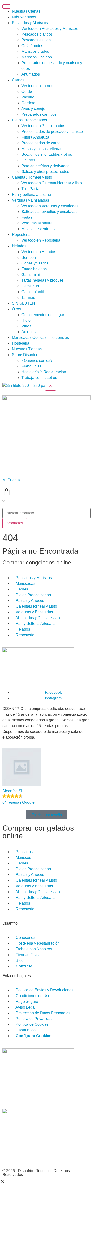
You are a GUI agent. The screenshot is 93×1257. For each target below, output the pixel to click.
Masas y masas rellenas (41, 149)
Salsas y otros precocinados (45, 172)
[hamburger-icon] (6, 6)
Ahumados (30, 74)
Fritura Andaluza (35, 137)
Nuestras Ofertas (26, 11)
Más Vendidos (24, 17)
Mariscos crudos (35, 51)
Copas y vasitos (34, 263)
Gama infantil (32, 292)
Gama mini (30, 275)
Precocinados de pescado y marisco (52, 131)
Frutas (26, 217)
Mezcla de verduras (38, 229)
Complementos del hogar (42, 315)
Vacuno (27, 97)
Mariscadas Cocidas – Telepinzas (40, 338)
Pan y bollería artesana (31, 194)
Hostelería (20, 343)
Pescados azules (36, 40)
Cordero (28, 103)
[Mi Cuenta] (8, 470)
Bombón (28, 257)
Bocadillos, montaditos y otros (46, 154)
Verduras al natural (37, 223)
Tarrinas (28, 297)
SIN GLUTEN (23, 303)
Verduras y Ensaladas (30, 200)
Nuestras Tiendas (27, 349)
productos (14, 523)
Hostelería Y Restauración (43, 372)
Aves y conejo (33, 109)
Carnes (18, 80)
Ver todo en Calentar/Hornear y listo (51, 183)
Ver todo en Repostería (40, 240)
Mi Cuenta (11, 480)
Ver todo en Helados (38, 252)
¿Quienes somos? (36, 360)
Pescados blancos (37, 34)
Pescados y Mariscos (30, 23)
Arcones (28, 332)
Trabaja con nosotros (39, 378)
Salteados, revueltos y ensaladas (49, 212)
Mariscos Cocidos (36, 57)
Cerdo (26, 91)
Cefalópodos (32, 46)
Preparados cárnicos (39, 114)
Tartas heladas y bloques (42, 280)
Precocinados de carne (41, 143)
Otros (16, 309)
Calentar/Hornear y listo (32, 177)
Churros (28, 160)
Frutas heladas (34, 269)
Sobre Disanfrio (25, 355)
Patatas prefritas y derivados (45, 166)
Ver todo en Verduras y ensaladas (49, 206)
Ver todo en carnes (37, 86)
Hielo (26, 320)
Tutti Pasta (30, 189)
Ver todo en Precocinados (43, 126)
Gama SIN (30, 286)
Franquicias (31, 366)
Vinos (26, 326)
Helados (19, 246)
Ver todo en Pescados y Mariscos (49, 28)
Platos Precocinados (29, 120)
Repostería (21, 235)
